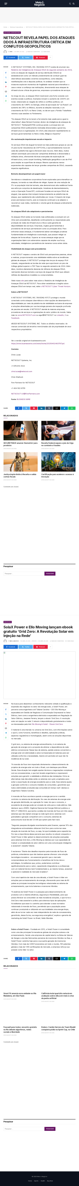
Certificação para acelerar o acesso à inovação (57, 475)
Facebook (15, 318)
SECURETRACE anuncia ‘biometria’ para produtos (20, 444)
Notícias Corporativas (12, 32)
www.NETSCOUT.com (27, 315)
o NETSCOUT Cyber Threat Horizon (55, 286)
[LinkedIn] (5, 82)
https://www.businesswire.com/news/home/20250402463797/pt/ (38, 343)
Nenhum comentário (34, 51)
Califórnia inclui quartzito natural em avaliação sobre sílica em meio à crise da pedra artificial (57, 995)
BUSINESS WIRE (23, 399)
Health (43, 1181)
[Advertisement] (39, 15)
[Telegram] (5, 96)
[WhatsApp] (5, 100)
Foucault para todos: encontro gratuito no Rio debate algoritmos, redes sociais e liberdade (20, 1029)
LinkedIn (60, 315)
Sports (36, 1181)
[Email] (5, 91)
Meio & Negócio (14, 641)
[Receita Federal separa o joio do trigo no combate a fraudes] (58, 430)
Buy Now (50, 1181)
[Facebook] (5, 72)
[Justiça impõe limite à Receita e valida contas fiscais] (20, 462)
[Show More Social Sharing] (50, 58)
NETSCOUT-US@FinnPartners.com (25, 394)
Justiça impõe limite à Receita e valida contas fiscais (19, 475)
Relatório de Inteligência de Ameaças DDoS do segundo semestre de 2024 (41, 70)
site (22, 281)
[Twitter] (5, 77)
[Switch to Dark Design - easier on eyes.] (70, 4)
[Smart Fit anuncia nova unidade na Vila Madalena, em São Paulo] (20, 981)
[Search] (73, 3)
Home (30, 1181)
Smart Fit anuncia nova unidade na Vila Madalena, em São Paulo (19, 994)
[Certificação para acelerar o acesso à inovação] (58, 462)
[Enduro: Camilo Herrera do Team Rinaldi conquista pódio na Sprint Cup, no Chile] (58, 1014)
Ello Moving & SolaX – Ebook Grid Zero (47, 724)
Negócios (7, 622)
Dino (11, 51)
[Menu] (6, 3)
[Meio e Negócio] (39, 3)
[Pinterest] (5, 86)
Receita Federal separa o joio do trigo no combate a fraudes (57, 444)
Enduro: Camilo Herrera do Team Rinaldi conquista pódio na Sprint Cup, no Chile (58, 1028)
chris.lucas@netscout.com (21, 371)
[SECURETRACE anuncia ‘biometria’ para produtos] (20, 430)
